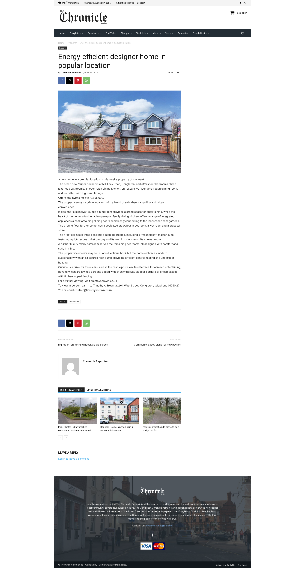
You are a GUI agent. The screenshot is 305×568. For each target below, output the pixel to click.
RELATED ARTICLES (71, 390)
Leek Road (74, 301)
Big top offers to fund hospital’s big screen (83, 344)
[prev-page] (60, 437)
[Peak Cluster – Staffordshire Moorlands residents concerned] (77, 411)
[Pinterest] (78, 80)
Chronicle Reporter (71, 72)
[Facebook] (240, 3)
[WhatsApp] (86, 80)
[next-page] (66, 437)
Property (72, 42)
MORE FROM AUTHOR (99, 390)
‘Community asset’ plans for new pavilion (157, 344)
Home (61, 42)
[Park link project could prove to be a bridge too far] (162, 411)
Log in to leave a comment (73, 458)
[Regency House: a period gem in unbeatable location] (119, 411)
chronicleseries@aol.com (159, 525)
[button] (242, 33)
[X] (245, 3)
